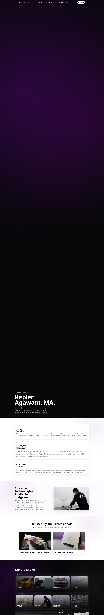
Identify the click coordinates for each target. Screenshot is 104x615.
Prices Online (81, 2)
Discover (68, 2)
